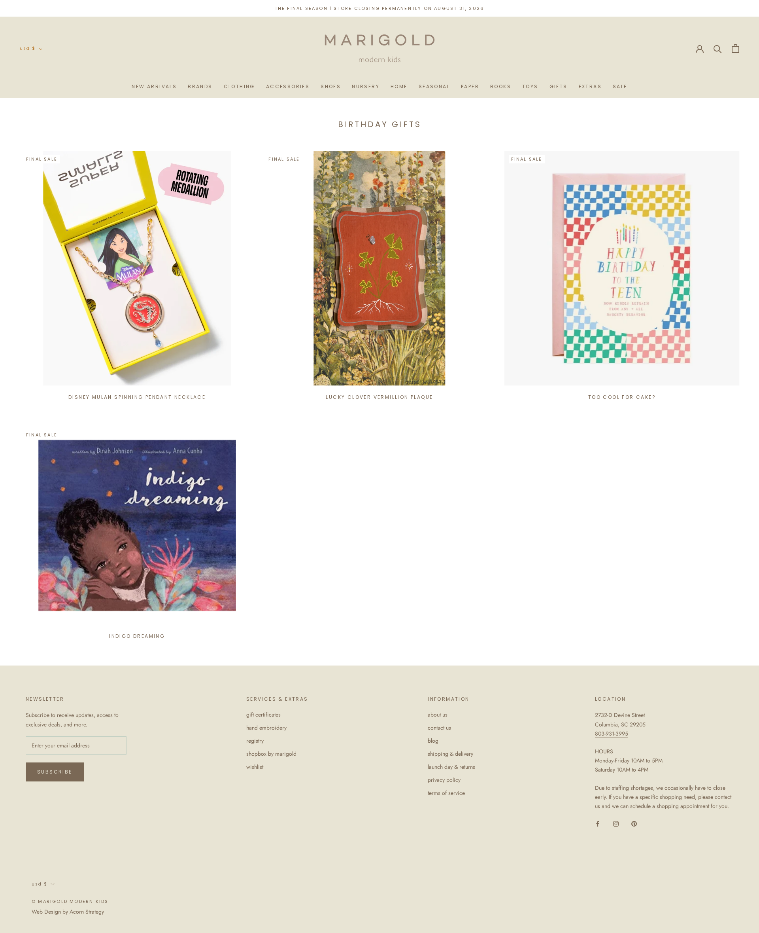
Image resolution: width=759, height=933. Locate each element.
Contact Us (439, 728)
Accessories (288, 86)
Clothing (239, 86)
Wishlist (254, 767)
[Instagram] (616, 823)
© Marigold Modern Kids (70, 901)
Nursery (366, 86)
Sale (620, 86)
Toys (530, 86)
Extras (590, 86)
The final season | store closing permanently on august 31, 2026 (380, 8)
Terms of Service (446, 793)
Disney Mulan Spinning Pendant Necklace (137, 397)
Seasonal (434, 86)
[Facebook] (597, 823)
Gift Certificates (263, 715)
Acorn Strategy (87, 912)
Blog (433, 741)
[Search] (718, 48)
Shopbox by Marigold (271, 754)
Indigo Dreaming (137, 636)
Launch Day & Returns (451, 767)
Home (399, 86)
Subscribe (54, 771)
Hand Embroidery (266, 728)
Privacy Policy (444, 780)
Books (500, 86)
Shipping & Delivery (450, 754)
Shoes (331, 86)
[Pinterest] (634, 823)
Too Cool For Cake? (622, 397)
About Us (437, 715)
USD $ (28, 48)
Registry (255, 741)
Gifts (558, 86)
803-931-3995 (611, 734)
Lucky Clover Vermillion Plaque (379, 397)
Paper (470, 86)
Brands (200, 86)
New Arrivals (154, 86)
